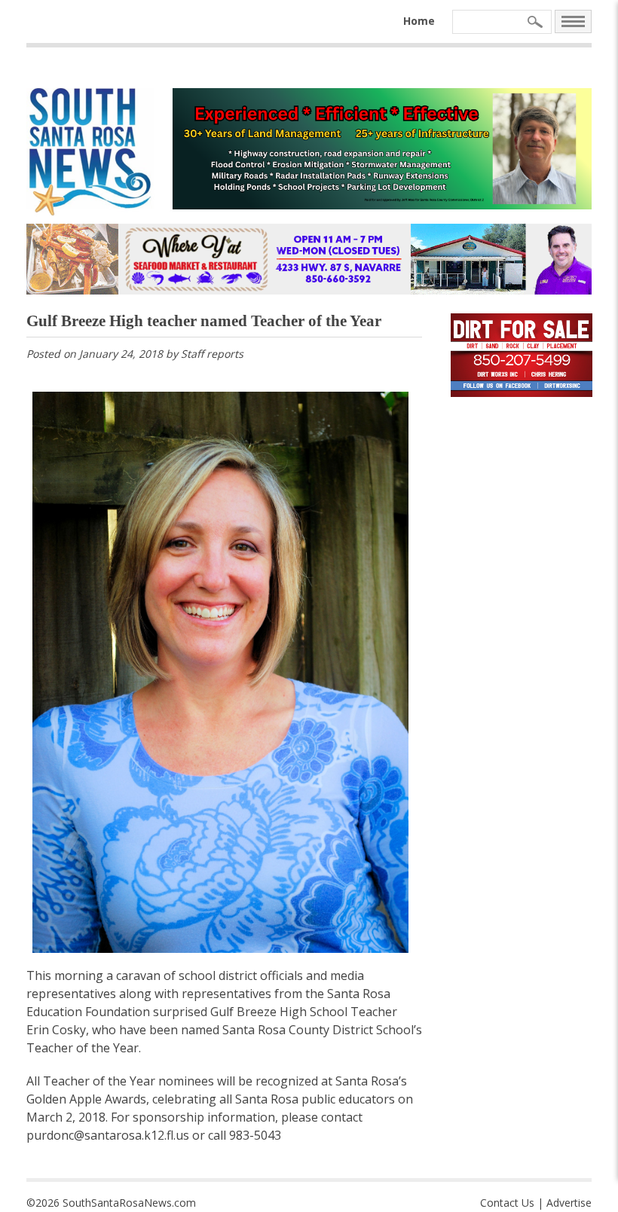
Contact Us (507, 1202)
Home (419, 21)
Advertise (569, 1202)
